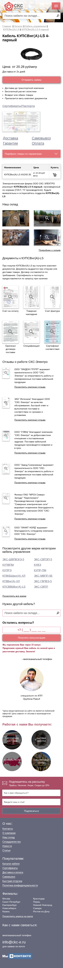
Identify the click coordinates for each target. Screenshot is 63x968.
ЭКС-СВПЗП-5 (43, 559)
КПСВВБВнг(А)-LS (13, 586)
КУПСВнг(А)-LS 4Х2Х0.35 (17, 174)
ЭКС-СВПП (41, 586)
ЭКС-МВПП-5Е (43, 575)
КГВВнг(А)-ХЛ (11, 581)
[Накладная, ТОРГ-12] (31, 297)
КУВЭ (37, 564)
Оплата (38, 143)
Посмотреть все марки (14, 596)
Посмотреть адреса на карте (17, 916)
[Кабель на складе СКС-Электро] (47, 218)
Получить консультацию (31, 637)
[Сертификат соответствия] (52, 332)
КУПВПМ (8, 564)
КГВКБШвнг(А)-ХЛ (13, 575)
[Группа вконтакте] (17, 956)
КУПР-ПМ (40, 570)
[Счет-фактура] (52, 297)
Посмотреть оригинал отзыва (29, 387)
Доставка (10, 138)
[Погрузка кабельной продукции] (47, 237)
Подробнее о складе (50, 250)
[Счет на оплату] (10, 297)
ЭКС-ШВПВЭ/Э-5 (13, 559)
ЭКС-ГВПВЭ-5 (43, 581)
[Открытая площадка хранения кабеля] (15, 218)
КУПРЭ (6, 570)
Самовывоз (41, 138)
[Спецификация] (31, 332)
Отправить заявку (31, 79)
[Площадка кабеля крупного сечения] (15, 237)
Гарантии (10, 143)
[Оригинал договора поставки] (10, 332)
